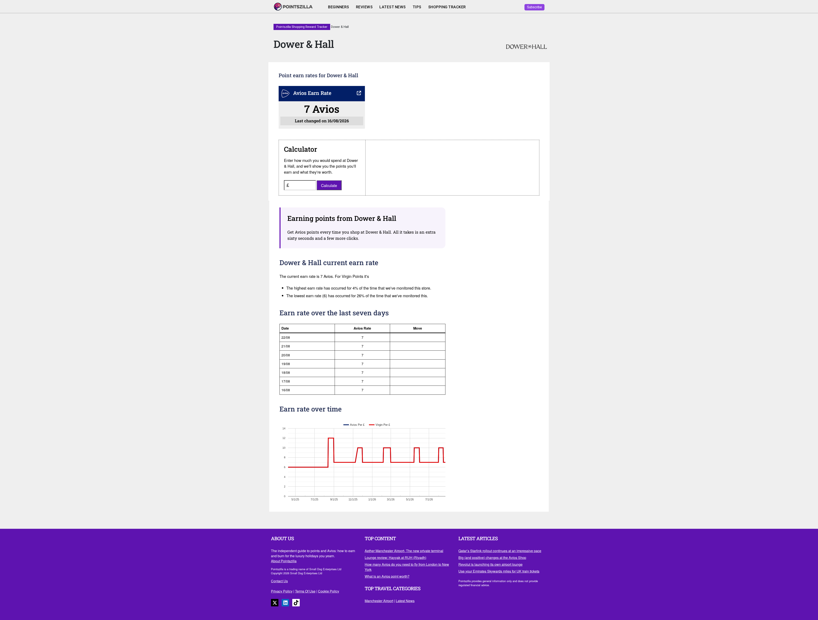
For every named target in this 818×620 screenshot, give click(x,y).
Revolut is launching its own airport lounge (490, 564)
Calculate (329, 185)
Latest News (392, 7)
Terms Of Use (305, 591)
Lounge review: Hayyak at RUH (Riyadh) (395, 557)
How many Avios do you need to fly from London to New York (407, 567)
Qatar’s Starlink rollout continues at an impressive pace (499, 550)
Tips (417, 7)
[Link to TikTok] (296, 602)
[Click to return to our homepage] (297, 7)
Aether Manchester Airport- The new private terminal (404, 550)
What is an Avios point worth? (387, 576)
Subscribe (534, 7)
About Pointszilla (284, 561)
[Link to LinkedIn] (285, 602)
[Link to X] (274, 602)
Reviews (364, 7)
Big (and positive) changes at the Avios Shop (492, 557)
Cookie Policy (328, 591)
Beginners (338, 7)
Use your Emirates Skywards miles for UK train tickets (498, 571)
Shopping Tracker (447, 7)
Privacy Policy (281, 591)
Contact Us (279, 581)
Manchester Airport (379, 600)
